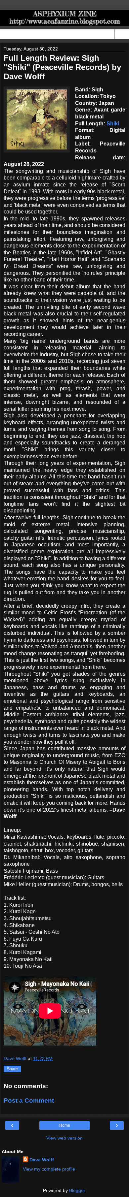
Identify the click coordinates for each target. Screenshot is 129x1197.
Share (12, 1069)
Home (64, 1125)
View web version (64, 1138)
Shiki (113, 123)
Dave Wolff (41, 1159)
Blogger (77, 1190)
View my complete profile (49, 1169)
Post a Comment (29, 1100)
